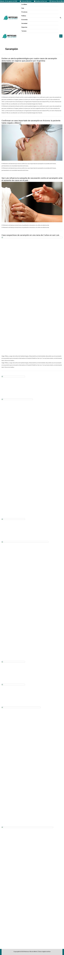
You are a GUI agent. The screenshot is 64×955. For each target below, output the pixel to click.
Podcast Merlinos (26, 1)
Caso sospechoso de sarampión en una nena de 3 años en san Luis (30, 235)
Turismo (23, 31)
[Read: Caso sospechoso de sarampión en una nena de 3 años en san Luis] (32, 294)
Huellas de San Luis (41, 1)
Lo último (24, 4)
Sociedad (24, 23)
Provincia (24, 12)
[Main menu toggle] (60, 36)
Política (23, 16)
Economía (24, 19)
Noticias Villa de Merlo (57, 1)
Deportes (24, 27)
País (22, 8)
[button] (60, 18)
